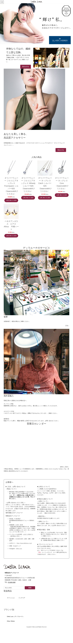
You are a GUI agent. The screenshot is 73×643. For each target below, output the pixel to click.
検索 (29, 587)
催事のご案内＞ (64, 467)
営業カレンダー (10, 504)
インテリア (21, 598)
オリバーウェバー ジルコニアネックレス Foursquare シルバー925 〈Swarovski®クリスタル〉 (11, 186)
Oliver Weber (11, 621)
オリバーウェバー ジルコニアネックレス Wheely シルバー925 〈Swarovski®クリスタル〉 (28, 184)
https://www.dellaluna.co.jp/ (24, 543)
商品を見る (25, 66)
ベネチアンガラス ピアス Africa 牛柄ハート (11, 225)
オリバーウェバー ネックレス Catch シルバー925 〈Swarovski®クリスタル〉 (45, 184)
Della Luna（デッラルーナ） (15, 616)
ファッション (11, 598)
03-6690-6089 (19, 539)
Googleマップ (17, 546)
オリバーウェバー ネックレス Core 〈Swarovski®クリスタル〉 (62, 183)
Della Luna (19, 548)
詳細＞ (67, 325)
